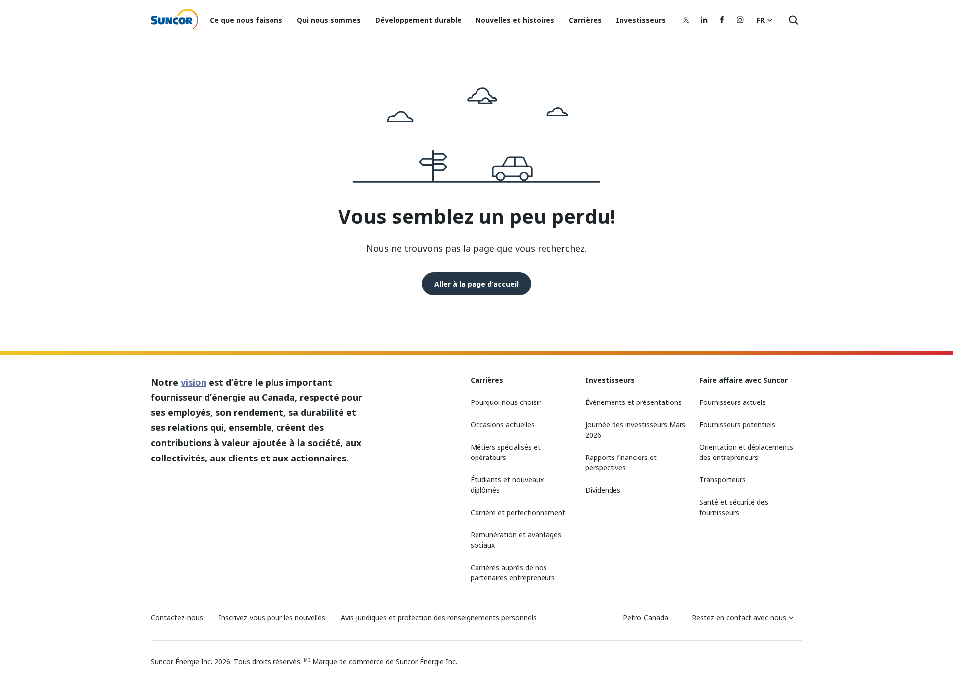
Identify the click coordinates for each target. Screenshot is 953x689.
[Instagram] (740, 20)
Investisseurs (641, 20)
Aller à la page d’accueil (476, 283)
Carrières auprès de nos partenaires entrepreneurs (513, 572)
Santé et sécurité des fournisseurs (733, 507)
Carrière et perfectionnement (518, 512)
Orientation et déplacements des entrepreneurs (746, 452)
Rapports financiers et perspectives (621, 462)
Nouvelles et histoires (515, 20)
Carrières (585, 20)
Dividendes (602, 490)
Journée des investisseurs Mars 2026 (635, 430)
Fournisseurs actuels (732, 402)
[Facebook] (722, 20)
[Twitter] (686, 20)
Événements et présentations (633, 402)
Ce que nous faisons (246, 20)
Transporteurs (722, 479)
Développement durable (418, 20)
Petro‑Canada (645, 617)
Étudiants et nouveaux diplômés (507, 485)
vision (193, 382)
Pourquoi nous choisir (506, 402)
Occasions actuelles (503, 424)
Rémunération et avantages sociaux (516, 540)
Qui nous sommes (329, 20)
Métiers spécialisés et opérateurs (506, 452)
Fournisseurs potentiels (737, 424)
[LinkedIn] (704, 20)
